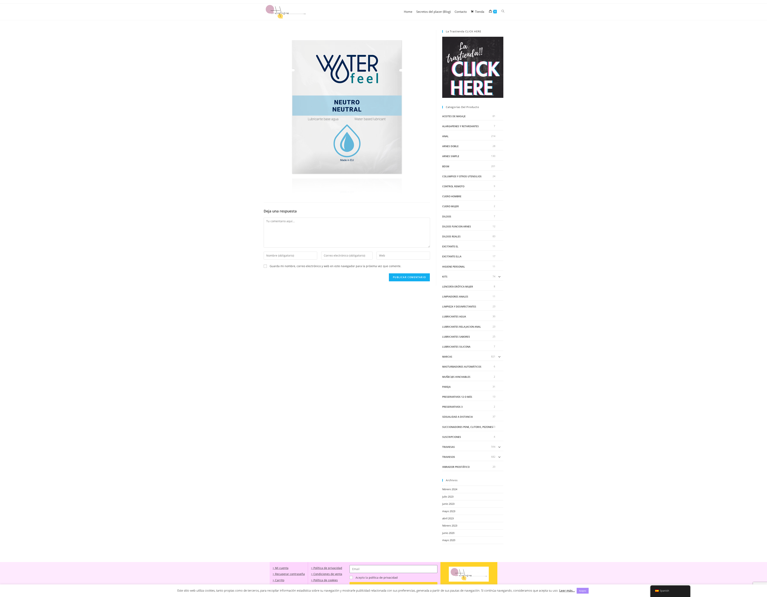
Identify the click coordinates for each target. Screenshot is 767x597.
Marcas (447, 356)
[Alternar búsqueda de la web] (503, 11)
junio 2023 (448, 504)
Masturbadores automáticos (461, 366)
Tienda (479, 12)
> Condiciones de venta (326, 574)
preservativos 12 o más (457, 397)
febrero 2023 (449, 525)
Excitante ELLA (451, 256)
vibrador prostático (456, 467)
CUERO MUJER (450, 206)
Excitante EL (450, 246)
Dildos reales (451, 236)
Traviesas (448, 447)
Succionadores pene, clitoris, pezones (467, 427)
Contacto (461, 12)
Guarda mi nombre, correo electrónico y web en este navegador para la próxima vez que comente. (335, 266)
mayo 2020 (448, 540)
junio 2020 (448, 533)
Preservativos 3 (452, 407)
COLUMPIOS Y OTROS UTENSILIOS (462, 176)
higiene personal (453, 266)
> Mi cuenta (280, 568)
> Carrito (278, 580)
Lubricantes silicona (456, 346)
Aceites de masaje (454, 116)
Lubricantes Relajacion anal (461, 326)
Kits (444, 276)
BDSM (445, 166)
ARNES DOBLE (450, 146)
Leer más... (567, 590)
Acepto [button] (582, 590)
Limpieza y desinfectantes (459, 306)
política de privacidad (383, 577)
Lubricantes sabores (456, 336)
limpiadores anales (455, 296)
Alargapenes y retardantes (460, 126)
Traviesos (448, 457)
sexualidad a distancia (457, 416)
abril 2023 (448, 518)
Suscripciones (451, 437)
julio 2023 (447, 496)
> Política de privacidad (326, 568)
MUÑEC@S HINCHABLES (456, 377)
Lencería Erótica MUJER (457, 286)
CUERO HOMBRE (451, 196)
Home (408, 12)
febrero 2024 (449, 489)
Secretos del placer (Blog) (433, 12)
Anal (445, 136)
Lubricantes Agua (454, 316)
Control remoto (453, 186)
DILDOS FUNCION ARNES (456, 226)
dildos (446, 216)
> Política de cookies (324, 580)
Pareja (446, 387)
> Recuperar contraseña (289, 574)
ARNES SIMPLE (450, 156)
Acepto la (377, 577)
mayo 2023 (448, 511)
